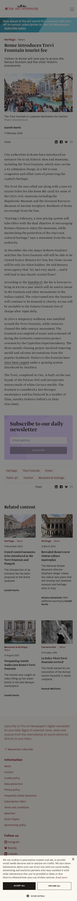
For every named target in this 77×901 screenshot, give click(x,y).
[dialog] (38, 878)
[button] (37, 896)
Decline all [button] (54, 886)
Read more (61, 877)
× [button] (73, 859)
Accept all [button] (19, 885)
